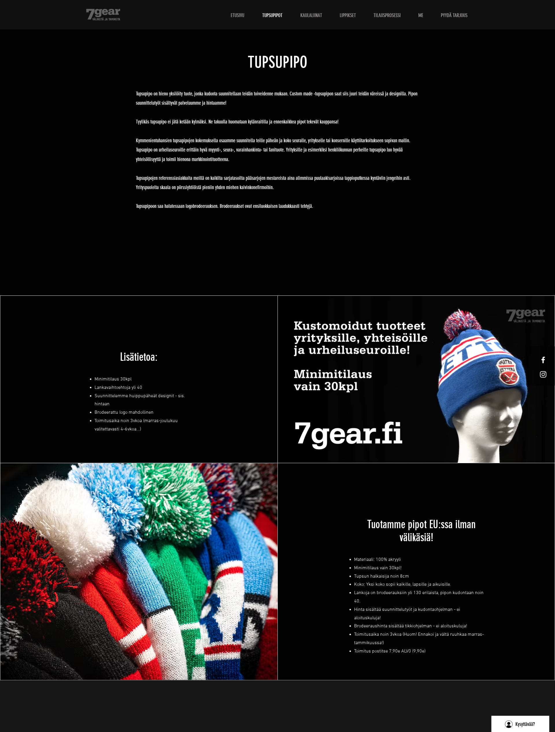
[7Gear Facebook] (543, 360)
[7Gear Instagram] (543, 374)
